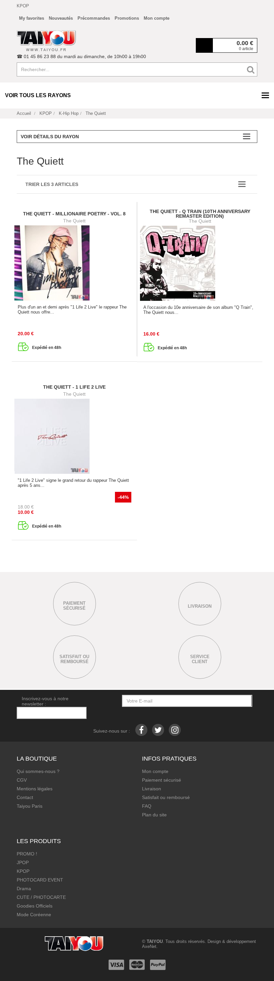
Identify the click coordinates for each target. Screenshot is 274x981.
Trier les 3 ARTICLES (51, 184)
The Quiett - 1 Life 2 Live (74, 387)
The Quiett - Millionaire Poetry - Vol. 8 (74, 213)
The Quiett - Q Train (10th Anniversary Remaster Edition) (200, 213)
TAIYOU (155, 941)
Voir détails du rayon (50, 136)
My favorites (31, 18)
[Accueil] (46, 40)
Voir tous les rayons (38, 95)
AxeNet (149, 946)
